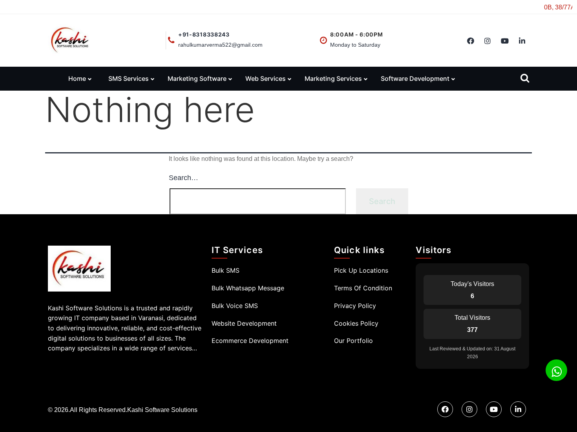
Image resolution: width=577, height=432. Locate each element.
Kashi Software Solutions (162, 409)
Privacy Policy (355, 306)
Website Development (244, 323)
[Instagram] (487, 41)
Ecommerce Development (250, 341)
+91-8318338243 (204, 34)
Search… (183, 178)
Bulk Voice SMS (235, 306)
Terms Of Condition (363, 288)
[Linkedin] (522, 41)
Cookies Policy (356, 323)
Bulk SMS (225, 270)
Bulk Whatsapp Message (248, 288)
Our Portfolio (353, 341)
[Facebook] (470, 41)
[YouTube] (505, 41)
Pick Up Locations (361, 270)
